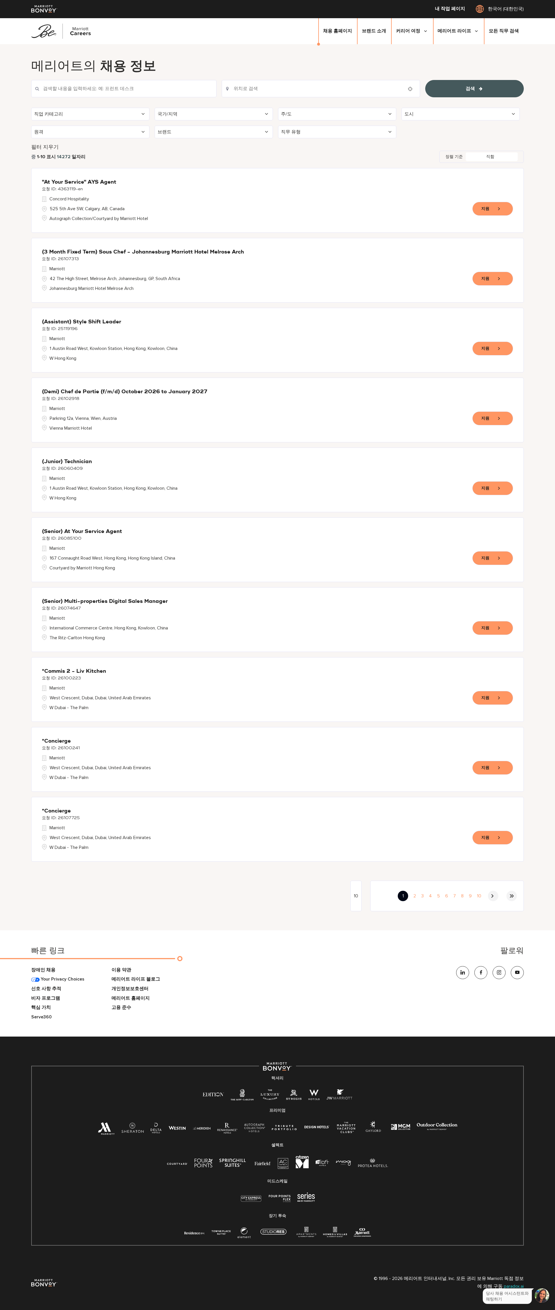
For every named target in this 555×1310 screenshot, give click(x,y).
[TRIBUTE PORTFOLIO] (284, 1127)
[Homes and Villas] (335, 1234)
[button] (90, 114)
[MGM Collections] (400, 1127)
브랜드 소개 (374, 31)
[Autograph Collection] (254, 1128)
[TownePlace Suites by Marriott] (221, 1232)
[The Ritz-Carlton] (242, 1096)
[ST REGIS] (293, 1096)
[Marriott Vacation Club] (346, 1129)
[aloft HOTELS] (322, 1163)
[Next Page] (493, 896)
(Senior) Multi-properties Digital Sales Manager (105, 601)
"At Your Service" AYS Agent (79, 182)
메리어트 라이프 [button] (454, 31)
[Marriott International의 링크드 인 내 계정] (462, 972)
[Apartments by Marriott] (306, 1234)
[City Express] (251, 1201)
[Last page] (511, 896)
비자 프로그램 (45, 998)
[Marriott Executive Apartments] (362, 1233)
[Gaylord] (373, 1130)
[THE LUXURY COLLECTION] (269, 1096)
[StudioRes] (273, 1234)
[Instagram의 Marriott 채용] (499, 972)
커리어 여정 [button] (408, 31)
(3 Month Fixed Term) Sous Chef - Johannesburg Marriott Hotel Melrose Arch (143, 252)
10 (479, 896)
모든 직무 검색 (504, 31)
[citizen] (302, 1166)
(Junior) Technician (67, 461)
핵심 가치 (41, 1007)
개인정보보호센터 (130, 989)
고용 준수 (121, 1007)
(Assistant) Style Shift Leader (81, 322)
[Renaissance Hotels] (227, 1129)
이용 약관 (121, 970)
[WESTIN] (177, 1127)
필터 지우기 (45, 147)
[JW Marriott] (339, 1096)
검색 (470, 89)
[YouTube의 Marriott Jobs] (517, 972)
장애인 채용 (43, 970)
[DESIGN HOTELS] (317, 1127)
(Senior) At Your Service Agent (82, 531)
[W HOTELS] (313, 1096)
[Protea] (373, 1164)
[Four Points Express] (280, 1201)
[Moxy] (343, 1163)
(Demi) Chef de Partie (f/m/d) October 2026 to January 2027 (124, 391)
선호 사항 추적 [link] (46, 989)
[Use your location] (412, 89)
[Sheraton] (132, 1129)
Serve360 (41, 1017)
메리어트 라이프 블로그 (136, 979)
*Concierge (56, 741)
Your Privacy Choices (62, 979)
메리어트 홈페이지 (131, 998)
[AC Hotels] (283, 1164)
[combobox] (124, 88)
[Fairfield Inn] (263, 1163)
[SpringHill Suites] (233, 1164)
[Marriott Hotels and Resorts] (106, 1130)
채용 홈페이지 (337, 31)
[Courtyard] (177, 1163)
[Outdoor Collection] (437, 1128)
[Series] (306, 1200)
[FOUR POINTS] (203, 1164)
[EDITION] (213, 1094)
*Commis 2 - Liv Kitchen (74, 671)
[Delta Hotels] (156, 1129)
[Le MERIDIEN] (201, 1127)
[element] (244, 1234)
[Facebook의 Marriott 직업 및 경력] (480, 972)
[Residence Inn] (194, 1232)
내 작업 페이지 (450, 9)
